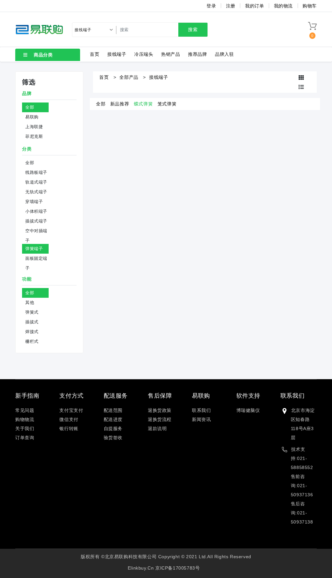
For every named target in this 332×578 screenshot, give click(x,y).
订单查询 (24, 437)
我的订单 (254, 5)
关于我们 (24, 428)
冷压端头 (143, 54)
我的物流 (283, 5)
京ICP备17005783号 (177, 568)
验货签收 (113, 437)
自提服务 (113, 428)
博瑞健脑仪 (248, 410)
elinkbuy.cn (141, 568)
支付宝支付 (71, 410)
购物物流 (24, 419)
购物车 (309, 5)
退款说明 (157, 428)
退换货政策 (160, 410)
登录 (211, 5)
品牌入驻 (224, 54)
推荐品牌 (197, 54)
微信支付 (68, 419)
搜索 (193, 29)
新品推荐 (119, 103)
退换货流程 (160, 419)
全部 (100, 103)
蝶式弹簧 (143, 103)
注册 (230, 5)
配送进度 (113, 419)
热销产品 (170, 54)
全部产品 (128, 77)
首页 (94, 54)
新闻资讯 (201, 419)
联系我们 (201, 410)
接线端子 (116, 54)
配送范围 (113, 410)
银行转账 (68, 428)
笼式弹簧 (167, 103)
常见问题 (24, 410)
